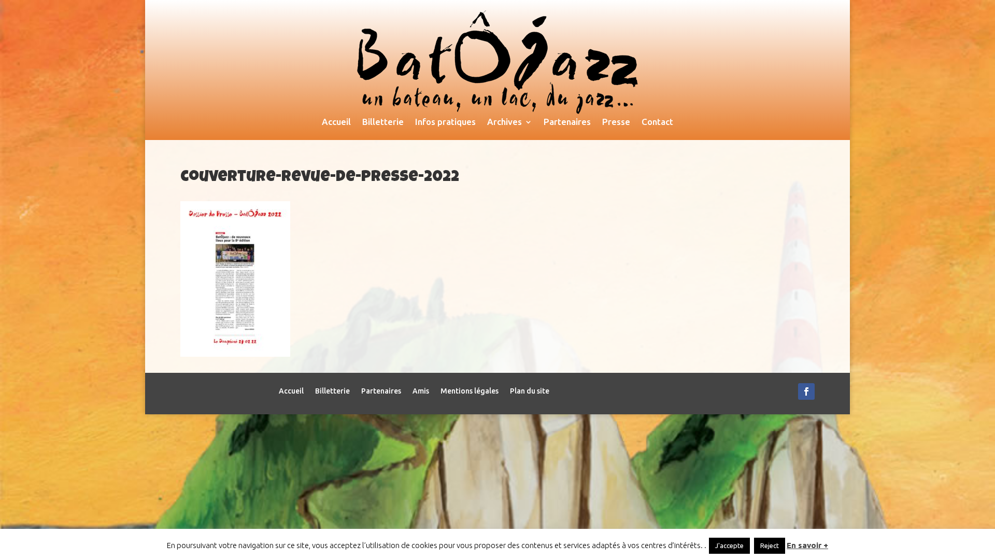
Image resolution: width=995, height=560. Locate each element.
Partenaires (567, 122)
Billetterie (383, 122)
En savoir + (807, 545)
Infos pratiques (445, 122)
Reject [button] (769, 545)
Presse (616, 122)
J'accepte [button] (729, 545)
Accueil (336, 122)
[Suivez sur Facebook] (806, 391)
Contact (657, 122)
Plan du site (529, 391)
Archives (504, 122)
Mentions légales (469, 391)
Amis (421, 391)
